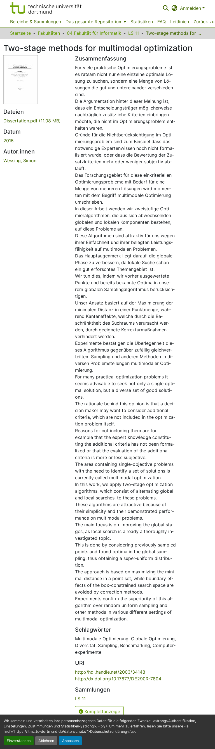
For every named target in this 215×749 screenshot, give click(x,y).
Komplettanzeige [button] (101, 711)
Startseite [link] (20, 33)
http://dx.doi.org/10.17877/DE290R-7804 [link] (118, 678)
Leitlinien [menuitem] (179, 21)
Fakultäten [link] (49, 33)
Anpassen (70, 741)
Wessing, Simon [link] (19, 160)
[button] (45, 8)
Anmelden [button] (191, 8)
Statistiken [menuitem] (141, 21)
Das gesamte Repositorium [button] (94, 21)
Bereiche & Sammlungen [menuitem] (35, 21)
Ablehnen (46, 741)
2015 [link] (8, 140)
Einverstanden (19, 741)
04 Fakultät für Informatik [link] (94, 33)
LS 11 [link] (133, 33)
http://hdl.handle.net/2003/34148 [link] (110, 672)
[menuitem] (96, 21)
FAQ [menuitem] (161, 21)
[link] (35, 120)
